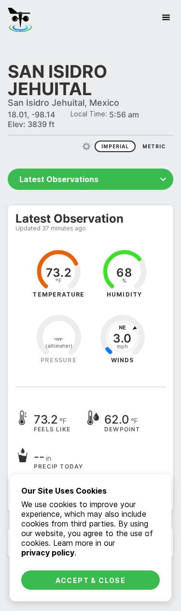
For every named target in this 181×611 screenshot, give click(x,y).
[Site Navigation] (166, 17)
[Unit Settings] (86, 146)
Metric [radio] (154, 146)
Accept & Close (91, 580)
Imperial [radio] (115, 146)
